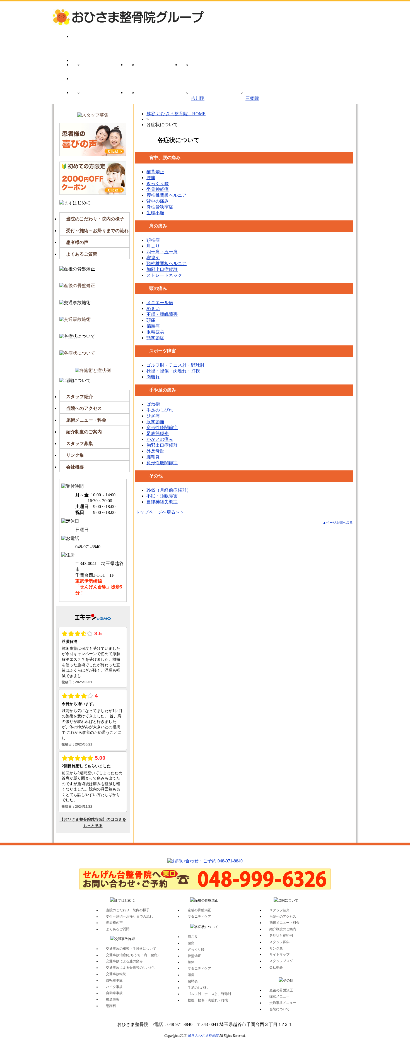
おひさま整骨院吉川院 (197, 95)
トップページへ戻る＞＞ (159, 512)
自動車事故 (114, 993)
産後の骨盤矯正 (98, 69)
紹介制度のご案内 (84, 431)
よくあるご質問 (81, 254)
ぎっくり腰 (157, 183)
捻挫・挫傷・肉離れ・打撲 (173, 371)
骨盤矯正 (194, 956)
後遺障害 (112, 999)
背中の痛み (157, 201)
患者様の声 (77, 242)
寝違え (153, 257)
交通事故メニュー (207, 69)
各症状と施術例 (281, 935)
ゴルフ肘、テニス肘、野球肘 (209, 994)
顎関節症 (155, 337)
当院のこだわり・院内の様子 (95, 219)
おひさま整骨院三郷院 (252, 95)
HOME (98, 41)
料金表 (98, 97)
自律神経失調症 (162, 501)
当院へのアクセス (84, 408)
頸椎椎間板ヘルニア (166, 263)
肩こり (153, 246)
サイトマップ (279, 954)
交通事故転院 (116, 974)
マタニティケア (199, 916)
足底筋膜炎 (157, 433)
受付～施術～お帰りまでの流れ (97, 230)
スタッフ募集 (79, 443)
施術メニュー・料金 (86, 420)
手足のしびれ (159, 410)
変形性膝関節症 (162, 427)
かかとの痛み (159, 439)
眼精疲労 (155, 332)
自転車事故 (114, 980)
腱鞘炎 (153, 457)
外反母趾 (155, 451)
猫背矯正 (155, 171)
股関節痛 (155, 421)
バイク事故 (114, 987)
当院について (153, 97)
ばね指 (153, 404)
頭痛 (150, 320)
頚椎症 (153, 240)
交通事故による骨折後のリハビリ (131, 968)
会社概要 (75, 467)
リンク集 (75, 455)
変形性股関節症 (162, 462)
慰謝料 (111, 1006)
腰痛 (150, 177)
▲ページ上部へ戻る (338, 523)
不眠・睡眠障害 (162, 314)
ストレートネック (164, 275)
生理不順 (155, 212)
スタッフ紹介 (79, 396)
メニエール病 (159, 302)
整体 (191, 962)
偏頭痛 (153, 326)
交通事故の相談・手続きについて (131, 949)
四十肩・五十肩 (162, 251)
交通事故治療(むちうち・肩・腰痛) (132, 955)
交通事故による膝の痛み (124, 961)
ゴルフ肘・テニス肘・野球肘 (175, 365)
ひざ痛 (153, 415)
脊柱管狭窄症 (159, 207)
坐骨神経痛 (157, 189)
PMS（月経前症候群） (168, 490)
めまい (153, 308)
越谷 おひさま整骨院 (202, 1036)
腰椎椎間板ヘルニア (166, 195)
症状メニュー (153, 69)
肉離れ (153, 376)
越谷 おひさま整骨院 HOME (176, 113)
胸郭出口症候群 (162, 269)
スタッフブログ (281, 961)
